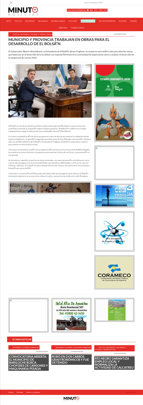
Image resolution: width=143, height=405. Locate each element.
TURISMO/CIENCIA (77, 28)
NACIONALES (43, 21)
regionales (25, 34)
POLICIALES (73, 21)
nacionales (121, 347)
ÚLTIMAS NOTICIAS (21, 339)
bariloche (35, 347)
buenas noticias (110, 349)
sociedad (34, 34)
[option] (50, 91)
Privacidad (20, 392)
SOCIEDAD (122, 21)
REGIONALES (30, 21)
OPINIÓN (133, 21)
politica (16, 34)
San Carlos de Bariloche (76, 10)
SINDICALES (63, 28)
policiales (78, 347)
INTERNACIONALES (58, 21)
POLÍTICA (18, 21)
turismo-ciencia (45, 34)
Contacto (11, 392)
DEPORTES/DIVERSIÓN (107, 21)
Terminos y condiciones (33, 392)
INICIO (8, 21)
